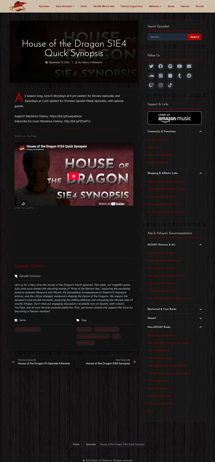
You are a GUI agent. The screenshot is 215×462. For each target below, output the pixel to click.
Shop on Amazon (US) (161, 196)
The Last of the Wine (160, 403)
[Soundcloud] (151, 76)
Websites (154, 6)
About (171, 6)
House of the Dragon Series (93, 336)
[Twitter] (151, 66)
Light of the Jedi (157, 388)
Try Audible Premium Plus (163, 204)
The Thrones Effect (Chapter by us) (169, 298)
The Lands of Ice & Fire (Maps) (166, 275)
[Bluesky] (170, 76)
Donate (200, 6)
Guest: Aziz (84, 329)
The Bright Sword (158, 380)
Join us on (159, 154)
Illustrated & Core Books (161, 309)
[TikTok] (170, 85)
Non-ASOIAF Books (158, 327)
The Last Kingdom (158, 350)
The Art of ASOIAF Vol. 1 (162, 283)
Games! (151, 318)
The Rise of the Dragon (161, 253)
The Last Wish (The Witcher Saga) (168, 342)
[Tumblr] (179, 76)
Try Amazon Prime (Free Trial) (165, 211)
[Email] (189, 66)
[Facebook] (160, 66)
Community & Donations (161, 131)
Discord (152, 147)
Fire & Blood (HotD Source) (164, 260)
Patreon (185, 6)
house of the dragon (106, 329)
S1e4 (116, 336)
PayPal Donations (158, 162)
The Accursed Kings (159, 358)
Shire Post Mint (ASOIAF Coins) (166, 189)
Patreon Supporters (132, 6)
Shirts (84, 6)
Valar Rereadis (64, 6)
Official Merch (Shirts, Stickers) (166, 181)
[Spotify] (170, 66)
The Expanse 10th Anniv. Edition (166, 365)
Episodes (44, 6)
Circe (150, 411)
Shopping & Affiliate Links (162, 173)
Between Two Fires (158, 395)
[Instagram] (160, 85)
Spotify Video (86, 343)
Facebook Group (157, 139)
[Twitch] (151, 85)
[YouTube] (179, 66)
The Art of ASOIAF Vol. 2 (162, 290)
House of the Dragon (27, 329)
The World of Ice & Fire (161, 268)
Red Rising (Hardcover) (161, 335)
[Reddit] (189, 76)
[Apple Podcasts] (160, 76)
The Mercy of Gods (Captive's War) (168, 373)
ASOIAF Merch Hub (103, 6)
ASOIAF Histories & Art (161, 245)
